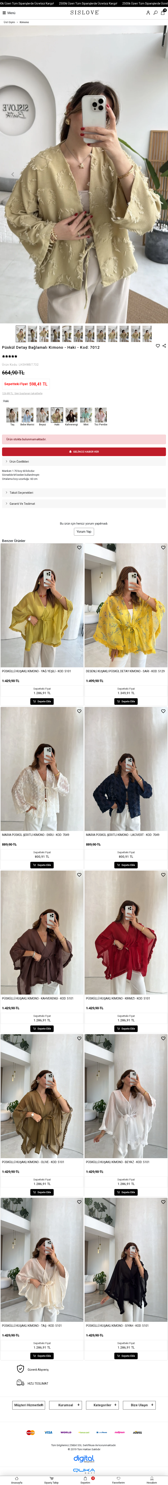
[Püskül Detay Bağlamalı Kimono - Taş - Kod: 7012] (12, 415)
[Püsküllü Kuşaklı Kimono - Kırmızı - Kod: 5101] (126, 933)
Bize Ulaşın (139, 1405)
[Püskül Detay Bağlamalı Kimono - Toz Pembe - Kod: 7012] (100, 415)
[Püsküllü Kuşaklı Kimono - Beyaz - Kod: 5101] (126, 1096)
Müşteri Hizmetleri (28, 1405)
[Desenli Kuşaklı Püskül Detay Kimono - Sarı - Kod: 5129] (126, 605)
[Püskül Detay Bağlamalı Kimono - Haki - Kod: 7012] (57, 415)
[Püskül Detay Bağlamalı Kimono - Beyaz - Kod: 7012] (42, 415)
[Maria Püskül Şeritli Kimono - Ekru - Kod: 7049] (42, 769)
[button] (12, 174)
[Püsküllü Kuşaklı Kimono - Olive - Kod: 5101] (42, 1096)
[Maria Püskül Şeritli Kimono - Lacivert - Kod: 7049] (126, 769)
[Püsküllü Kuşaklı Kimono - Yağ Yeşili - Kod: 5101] (42, 605)
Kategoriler (102, 1405)
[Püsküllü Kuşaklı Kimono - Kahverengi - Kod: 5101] (42, 933)
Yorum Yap (84, 532)
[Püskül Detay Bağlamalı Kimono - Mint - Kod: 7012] (86, 415)
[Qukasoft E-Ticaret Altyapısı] (84, 1471)
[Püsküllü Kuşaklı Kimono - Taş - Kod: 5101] (42, 1260)
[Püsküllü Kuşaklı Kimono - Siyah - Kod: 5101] (126, 1260)
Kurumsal (65, 1405)
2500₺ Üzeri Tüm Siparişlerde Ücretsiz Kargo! (88, 3)
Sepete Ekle (44, 701)
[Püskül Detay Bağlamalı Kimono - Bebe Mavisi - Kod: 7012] (27, 415)
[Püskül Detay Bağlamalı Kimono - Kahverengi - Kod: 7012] (71, 415)
